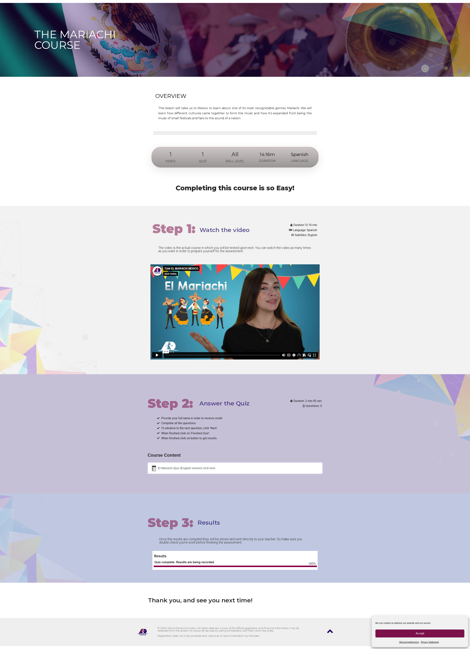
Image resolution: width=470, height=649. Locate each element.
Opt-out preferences (409, 642)
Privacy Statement (430, 642)
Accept (420, 633)
